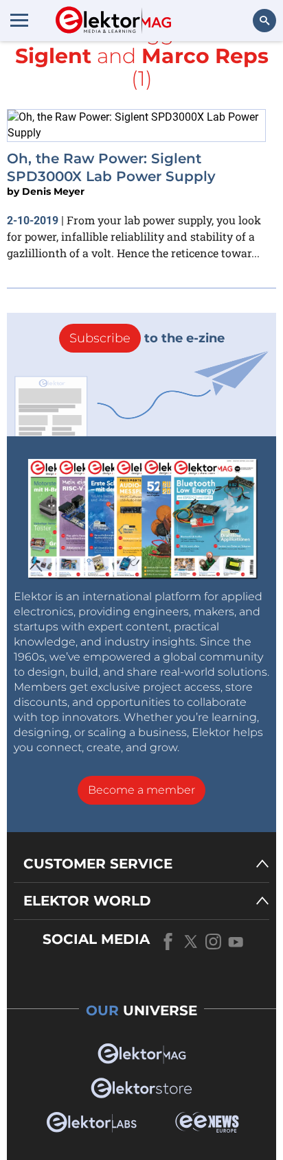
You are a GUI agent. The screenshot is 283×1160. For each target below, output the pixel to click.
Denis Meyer (53, 191)
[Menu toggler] (19, 20)
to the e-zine (147, 338)
